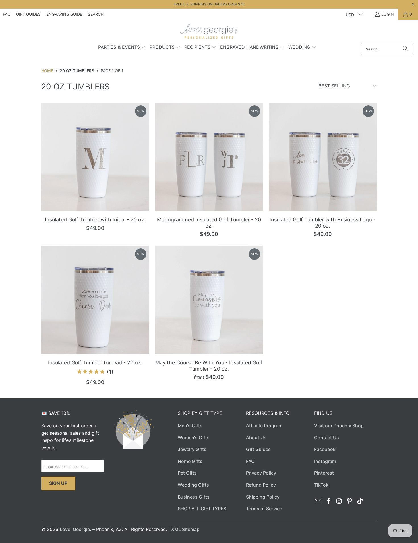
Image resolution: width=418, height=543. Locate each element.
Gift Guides (28, 14)
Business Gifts (194, 497)
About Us (256, 437)
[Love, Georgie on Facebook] (329, 501)
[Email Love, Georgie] (318, 501)
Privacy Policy (261, 473)
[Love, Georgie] (209, 33)
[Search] (405, 49)
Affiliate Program (264, 425)
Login (387, 14)
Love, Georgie (75, 529)
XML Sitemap (185, 529)
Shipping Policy (263, 497)
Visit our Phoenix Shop (339, 425)
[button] (122, 47)
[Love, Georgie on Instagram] (339, 501)
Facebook (325, 449)
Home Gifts (190, 461)
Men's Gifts (190, 425)
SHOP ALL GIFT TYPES (202, 508)
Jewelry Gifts (192, 449)
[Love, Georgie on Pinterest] (349, 501)
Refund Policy (261, 485)
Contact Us (326, 437)
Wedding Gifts (193, 485)
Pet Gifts (187, 473)
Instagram (325, 461)
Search (96, 14)
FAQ (7, 14)
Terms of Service (264, 508)
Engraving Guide (64, 14)
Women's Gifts (194, 437)
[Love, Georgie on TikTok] (360, 501)
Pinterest (324, 473)
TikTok (321, 485)
